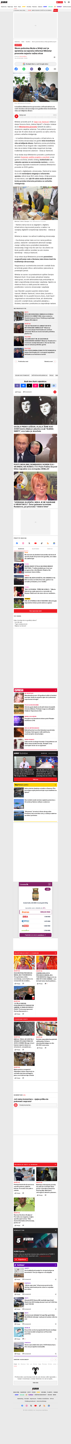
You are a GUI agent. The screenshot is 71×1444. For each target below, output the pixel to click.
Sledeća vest (48, 361)
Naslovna (17, 41)
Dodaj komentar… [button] (25, 1105)
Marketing (20, 1398)
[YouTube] (41, 385)
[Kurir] (3, 2)
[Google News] (53, 385)
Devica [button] (35, 1364)
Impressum (33, 1398)
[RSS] (48, 543)
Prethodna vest (23, 361)
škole (51, 375)
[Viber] (17, 385)
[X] (29, 385)
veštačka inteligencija (39, 375)
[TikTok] (47, 385)
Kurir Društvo (23, 56)
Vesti (22, 41)
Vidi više (35, 1382)
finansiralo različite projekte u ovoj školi (35, 157)
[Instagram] (35, 385)
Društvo (28, 41)
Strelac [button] (50, 1364)
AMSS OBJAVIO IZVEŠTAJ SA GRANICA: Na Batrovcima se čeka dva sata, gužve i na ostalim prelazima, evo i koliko (35, 10)
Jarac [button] (54, 1364)
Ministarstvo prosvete (28, 127)
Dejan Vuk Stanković (41, 122)
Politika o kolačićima (43, 1398)
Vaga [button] (39, 1364)
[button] (54, 57)
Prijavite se (22, 1259)
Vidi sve (35, 779)
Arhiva (52, 1398)
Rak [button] (28, 1364)
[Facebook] (23, 385)
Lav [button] (31, 1364)
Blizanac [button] (23, 1364)
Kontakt (26, 1398)
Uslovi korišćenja (41, 1401)
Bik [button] (19, 1364)
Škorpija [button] (44, 1364)
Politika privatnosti (30, 1401)
